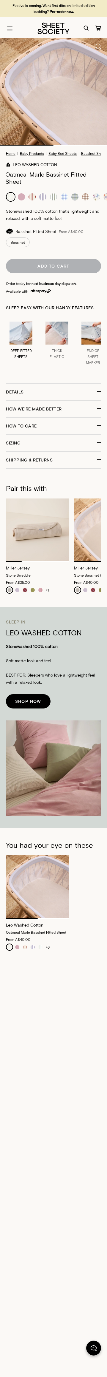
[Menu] (10, 28)
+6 (48, 947)
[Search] (86, 28)
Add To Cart (53, 265)
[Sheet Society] (53, 27)
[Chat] (93, 1349)
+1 (47, 590)
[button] (53, 392)
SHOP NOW (28, 701)
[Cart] (98, 28)
